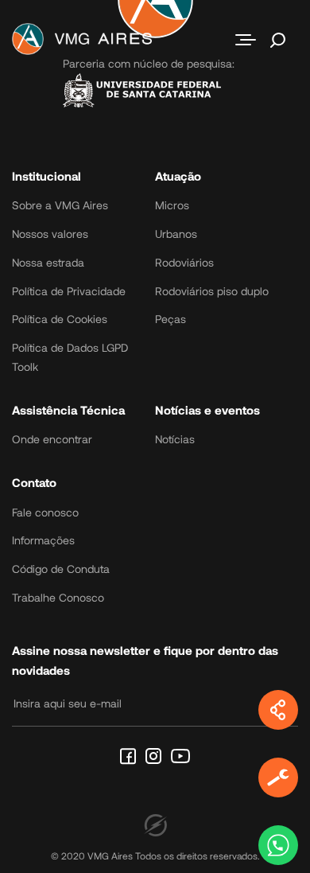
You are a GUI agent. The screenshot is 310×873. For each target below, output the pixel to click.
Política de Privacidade (69, 291)
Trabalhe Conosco (58, 597)
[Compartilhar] (278, 710)
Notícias (175, 439)
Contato (34, 482)
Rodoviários (184, 262)
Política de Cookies (59, 318)
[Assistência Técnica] (278, 777)
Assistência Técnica (68, 410)
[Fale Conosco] (278, 845)
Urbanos (176, 233)
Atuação (178, 176)
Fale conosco (45, 512)
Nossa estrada (48, 262)
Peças (170, 318)
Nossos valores (50, 233)
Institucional (46, 176)
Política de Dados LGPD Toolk (70, 357)
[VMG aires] (86, 40)
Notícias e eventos (207, 410)
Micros (172, 205)
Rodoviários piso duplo (212, 291)
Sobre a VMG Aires (60, 205)
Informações (43, 540)
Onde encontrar (52, 439)
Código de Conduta (61, 568)
